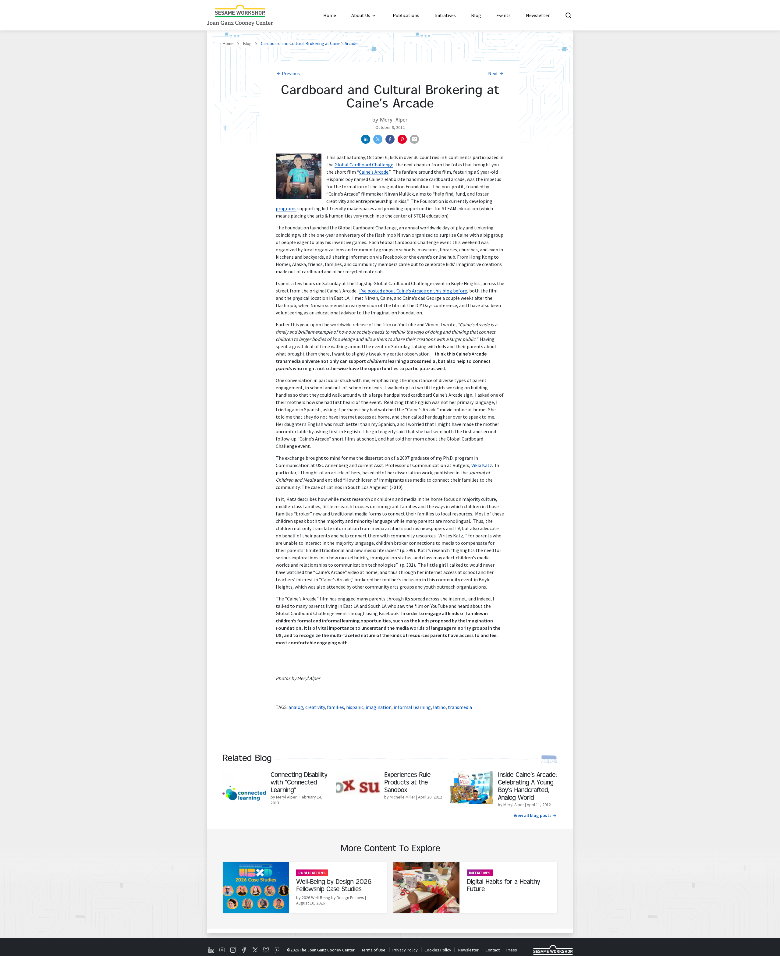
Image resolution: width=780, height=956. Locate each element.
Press (511, 950)
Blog (247, 43)
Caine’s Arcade (373, 172)
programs (286, 208)
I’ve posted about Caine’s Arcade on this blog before (413, 291)
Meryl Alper (394, 120)
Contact (492, 950)
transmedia (460, 707)
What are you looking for (610, 15)
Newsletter (468, 950)
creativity (315, 707)
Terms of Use (373, 950)
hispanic (354, 707)
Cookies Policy (437, 950)
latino (439, 707)
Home (228, 43)
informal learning (412, 707)
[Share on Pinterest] (402, 139)
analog (296, 707)
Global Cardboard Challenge (364, 164)
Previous (291, 73)
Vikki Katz (481, 465)
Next (493, 73)
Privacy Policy (404, 950)
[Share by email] (414, 139)
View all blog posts (532, 815)
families (335, 707)
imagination (379, 707)
